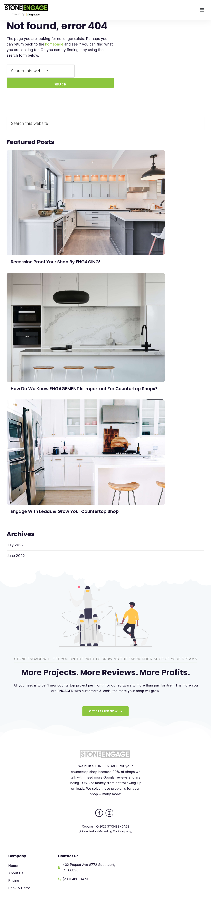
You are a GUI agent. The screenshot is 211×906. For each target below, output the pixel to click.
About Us (15, 873)
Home (13, 866)
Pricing (13, 880)
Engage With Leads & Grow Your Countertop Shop (65, 511)
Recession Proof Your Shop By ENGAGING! (55, 262)
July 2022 (15, 545)
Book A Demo (19, 888)
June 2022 (16, 555)
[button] (202, 10)
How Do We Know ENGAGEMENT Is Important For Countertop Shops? (84, 389)
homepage (54, 44)
